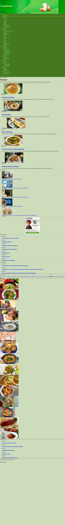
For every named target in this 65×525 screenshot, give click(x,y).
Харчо (5, 22)
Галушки (5, 41)
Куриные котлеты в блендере (10, 166)
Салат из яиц (6, 53)
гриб (5, 276)
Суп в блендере (6, 114)
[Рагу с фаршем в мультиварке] (9, 438)
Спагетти (5, 38)
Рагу (4, 36)
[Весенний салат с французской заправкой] (9, 374)
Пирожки (5, 57)
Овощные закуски (7, 65)
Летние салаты (6, 50)
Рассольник (6, 20)
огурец (38, 276)
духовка (7, 276)
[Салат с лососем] (9, 299)
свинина (54, 276)
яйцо (0, 277)
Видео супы (6, 27)
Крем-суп (5, 18)
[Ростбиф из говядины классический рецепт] (9, 427)
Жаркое (5, 37)
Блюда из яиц (6, 33)
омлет (40, 276)
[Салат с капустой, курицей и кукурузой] (9, 406)
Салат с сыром (6, 54)
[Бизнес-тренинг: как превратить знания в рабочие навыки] (7, 178)
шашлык (63, 276)
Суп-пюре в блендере (8, 97)
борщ (0, 276)
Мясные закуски (6, 63)
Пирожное (5, 56)
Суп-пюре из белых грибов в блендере (13, 149)
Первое (3, 16)
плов (44, 276)
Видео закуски (6, 66)
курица (26, 276)
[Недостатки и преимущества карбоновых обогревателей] (8, 342)
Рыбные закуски (7, 64)
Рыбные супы (6, 25)
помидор (46, 276)
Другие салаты (6, 55)
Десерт (3, 60)
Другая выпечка (6, 59)
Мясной (5, 46)
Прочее (3, 71)
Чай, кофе (5, 69)
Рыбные (5, 30)
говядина (2, 276)
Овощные (5, 32)
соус (56, 276)
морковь (29, 276)
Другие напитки (6, 70)
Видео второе (6, 44)
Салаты (3, 45)
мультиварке (32, 276)
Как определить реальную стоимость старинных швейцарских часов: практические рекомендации (19, 215)
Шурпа (5, 23)
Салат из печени (7, 52)
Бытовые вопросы (7, 72)
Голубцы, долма (6, 34)
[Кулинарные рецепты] (6, 9)
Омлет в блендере (7, 131)
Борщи (5, 19)
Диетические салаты (7, 51)
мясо (35, 276)
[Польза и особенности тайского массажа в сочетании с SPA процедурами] (7, 196)
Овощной (5, 47)
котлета (15, 276)
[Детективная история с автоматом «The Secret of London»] (8, 310)
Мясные (5, 29)
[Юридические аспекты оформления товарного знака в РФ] (7, 205)
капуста (10, 276)
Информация (6, 15)
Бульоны (5, 24)
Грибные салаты (7, 49)
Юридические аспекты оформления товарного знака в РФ (12, 206)
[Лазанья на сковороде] (7, 417)
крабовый (18, 276)
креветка (20, 276)
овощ (36, 276)
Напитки (4, 67)
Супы (5, 17)
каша (12, 276)
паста (42, 276)
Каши (5, 39)
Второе (3, 28)
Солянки (5, 21)
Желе (5, 61)
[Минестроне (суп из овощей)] (9, 288)
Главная (1, 77)
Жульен (5, 40)
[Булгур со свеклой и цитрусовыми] (9, 395)
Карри (5, 42)
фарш (58, 276)
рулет (48, 276)
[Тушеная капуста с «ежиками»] (9, 363)
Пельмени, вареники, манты (9, 31)
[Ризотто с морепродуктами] (9, 331)
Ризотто (5, 35)
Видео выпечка (6, 58)
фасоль (60, 276)
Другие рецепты (7, 26)
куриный (23, 276)
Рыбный (5, 48)
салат (51, 276)
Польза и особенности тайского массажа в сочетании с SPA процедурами (15, 197)
